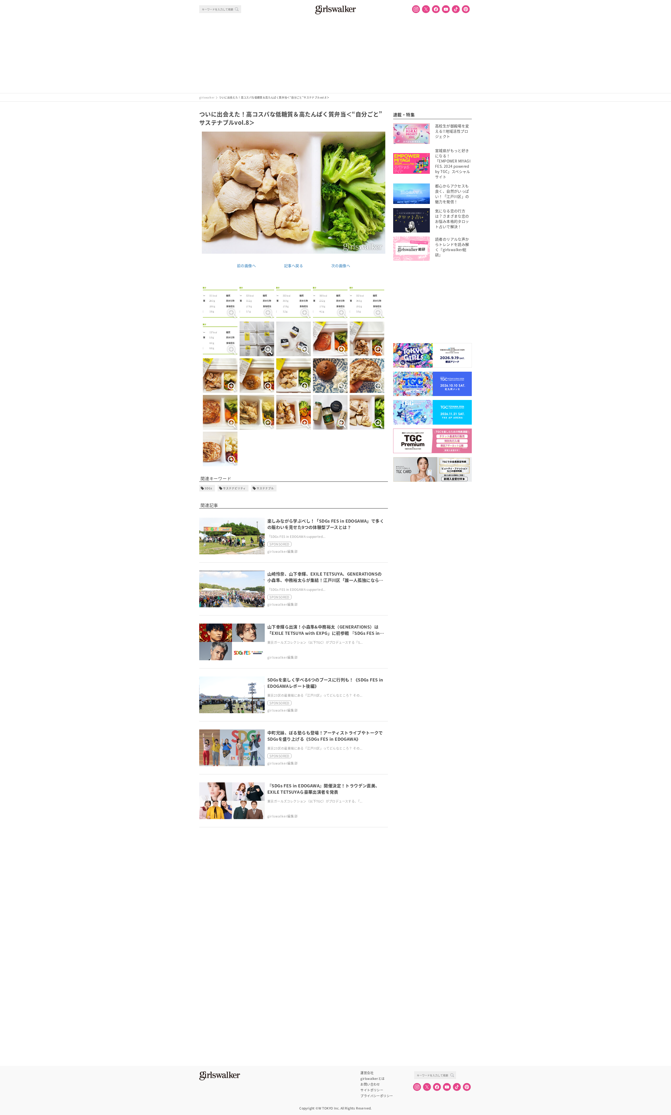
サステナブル (265, 488)
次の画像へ (340, 265)
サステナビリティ (234, 488)
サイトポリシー (371, 1090)
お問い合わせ (370, 1084)
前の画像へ (246, 265)
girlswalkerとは (372, 1078)
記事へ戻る (293, 265)
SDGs (208, 488)
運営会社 (367, 1072)
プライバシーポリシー (376, 1095)
